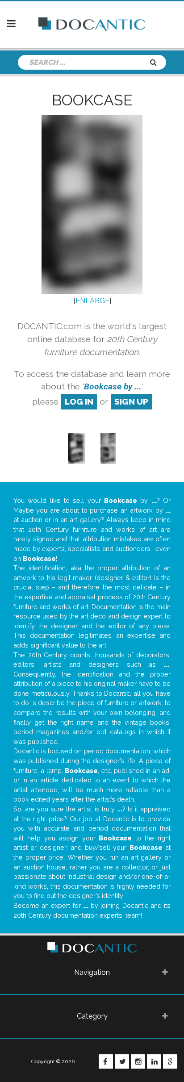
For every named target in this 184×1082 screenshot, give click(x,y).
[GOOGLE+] (170, 1061)
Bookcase (92, 100)
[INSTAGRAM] (138, 1061)
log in (79, 401)
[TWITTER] (122, 1061)
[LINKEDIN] (154, 1061)
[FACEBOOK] (106, 1061)
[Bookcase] (77, 447)
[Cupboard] (108, 447)
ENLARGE (92, 301)
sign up (131, 401)
